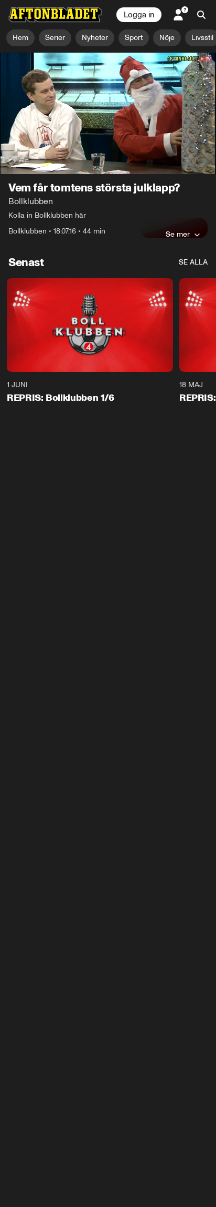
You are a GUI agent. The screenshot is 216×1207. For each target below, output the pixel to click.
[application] (108, 114)
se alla (193, 262)
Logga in (139, 14)
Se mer (178, 234)
